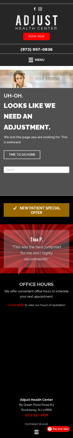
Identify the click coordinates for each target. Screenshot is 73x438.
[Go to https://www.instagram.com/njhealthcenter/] (40, 9)
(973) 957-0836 (37, 49)
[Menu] (36, 432)
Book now (36, 36)
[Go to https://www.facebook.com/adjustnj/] (34, 9)
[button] (22, 154)
